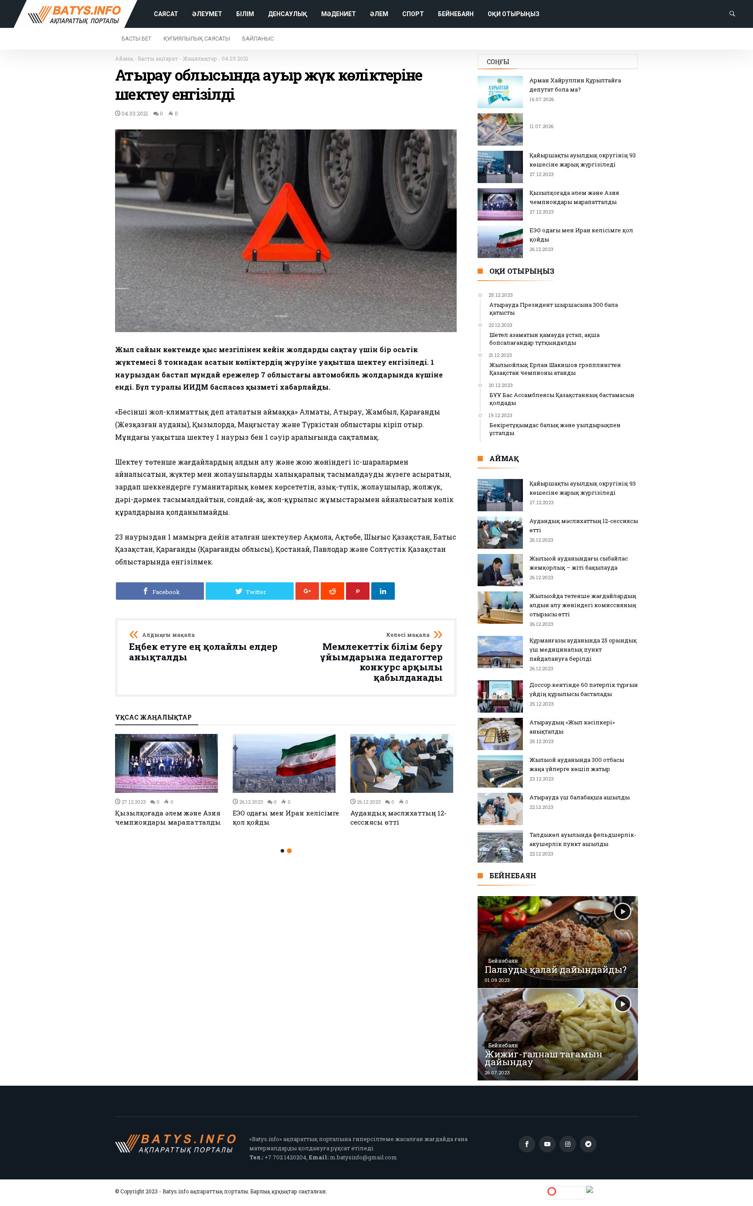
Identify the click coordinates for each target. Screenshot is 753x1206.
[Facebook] (527, 1144)
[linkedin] (383, 591)
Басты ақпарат (158, 58)
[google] (307, 591)
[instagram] (568, 1144)
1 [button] (282, 851)
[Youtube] (547, 1144)
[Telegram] (588, 1144)
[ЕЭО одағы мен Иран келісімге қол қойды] (286, 763)
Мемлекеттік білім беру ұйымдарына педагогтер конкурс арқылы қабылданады (381, 657)
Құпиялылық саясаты (196, 38)
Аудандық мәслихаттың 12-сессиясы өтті (398, 817)
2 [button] (289, 851)
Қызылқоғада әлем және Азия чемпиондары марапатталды (168, 817)
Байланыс (258, 38)
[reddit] (332, 591)
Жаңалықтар (200, 58)
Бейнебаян (503, 960)
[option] (168, 780)
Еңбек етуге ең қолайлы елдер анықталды (203, 647)
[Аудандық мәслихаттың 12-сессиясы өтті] (404, 763)
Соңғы (498, 62)
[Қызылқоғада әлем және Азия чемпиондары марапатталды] (168, 763)
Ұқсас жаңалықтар (153, 717)
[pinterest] (358, 591)
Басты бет (136, 38)
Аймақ (124, 58)
